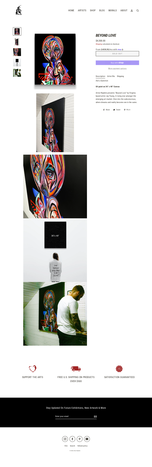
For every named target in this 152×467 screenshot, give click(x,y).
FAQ (66, 446)
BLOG (102, 10)
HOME (71, 10)
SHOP (93, 10)
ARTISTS (82, 10)
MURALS (112, 10)
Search (72, 446)
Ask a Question (102, 80)
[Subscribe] (95, 416)
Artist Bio (111, 76)
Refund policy (82, 446)
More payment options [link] (117, 68)
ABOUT (123, 10)
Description (100, 76)
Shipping (99, 44)
